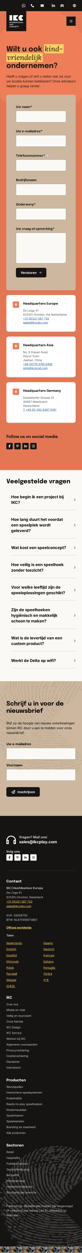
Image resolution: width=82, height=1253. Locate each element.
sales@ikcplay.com (42, 5)
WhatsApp (23, 5)
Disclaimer (13, 1061)
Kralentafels (14, 1098)
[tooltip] (47, 156)
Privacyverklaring (17, 1050)
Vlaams (48, 943)
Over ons (12, 1004)
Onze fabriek (14, 1021)
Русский (11, 974)
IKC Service (13, 1033)
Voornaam (14, 765)
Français (49, 955)
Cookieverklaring (17, 1056)
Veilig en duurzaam (18, 1015)
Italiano (48, 961)
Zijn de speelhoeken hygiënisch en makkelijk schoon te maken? (34, 615)
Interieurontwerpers (19, 1186)
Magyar (11, 980)
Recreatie (12, 1175)
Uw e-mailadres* (29, 131)
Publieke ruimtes (17, 1163)
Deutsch (48, 949)
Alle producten (15, 1132)
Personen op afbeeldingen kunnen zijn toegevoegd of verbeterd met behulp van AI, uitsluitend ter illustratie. (39, 1210)
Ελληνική (12, 961)
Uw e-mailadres (18, 744)
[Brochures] (62, 5)
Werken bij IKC (15, 1038)
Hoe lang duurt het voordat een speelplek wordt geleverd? (37, 525)
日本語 (11, 986)
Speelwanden (15, 1121)
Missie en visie (15, 1010)
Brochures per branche (21, 1192)
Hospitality (13, 1157)
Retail (10, 1152)
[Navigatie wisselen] (71, 21)
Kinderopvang (15, 1180)
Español (11, 955)
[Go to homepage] (16, 21)
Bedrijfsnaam (26, 180)
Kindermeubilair (16, 1109)
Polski (10, 968)
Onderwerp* (26, 204)
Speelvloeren (14, 1115)
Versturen (29, 273)
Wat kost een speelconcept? (38, 547)
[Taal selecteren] (74, 5)
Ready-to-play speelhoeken (24, 1104)
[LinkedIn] (53, 5)
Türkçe (47, 974)
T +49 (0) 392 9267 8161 (39, 409)
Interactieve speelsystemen (24, 1092)
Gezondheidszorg (17, 1169)
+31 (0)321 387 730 (32, 5)
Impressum (13, 1067)
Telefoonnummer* (32, 155)
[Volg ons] (9, 446)
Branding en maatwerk (21, 1127)
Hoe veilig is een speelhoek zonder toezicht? (37, 567)
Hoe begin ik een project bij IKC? (37, 499)
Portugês (49, 968)
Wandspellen (14, 1087)
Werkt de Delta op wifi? (33, 660)
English (11, 949)
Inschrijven (26, 792)
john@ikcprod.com (35, 368)
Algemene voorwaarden (21, 1044)
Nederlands (14, 943)
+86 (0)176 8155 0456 (37, 364)
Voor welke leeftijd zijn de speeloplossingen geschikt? (38, 590)
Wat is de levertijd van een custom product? (36, 641)
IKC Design (13, 1027)
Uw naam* (24, 107)
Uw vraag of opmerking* (35, 229)
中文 (46, 980)
